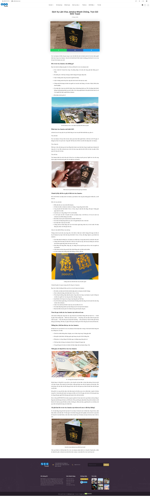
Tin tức (99, 5)
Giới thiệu (91, 5)
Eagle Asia (82, 494)
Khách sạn (67, 5)
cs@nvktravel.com (16, 1)
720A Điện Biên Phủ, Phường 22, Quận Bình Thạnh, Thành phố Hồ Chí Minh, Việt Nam (62, 465)
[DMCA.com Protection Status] (88, 494)
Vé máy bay (59, 5)
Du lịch (50, 5)
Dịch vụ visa (75, 5)
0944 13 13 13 (6, 1)
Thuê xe (84, 5)
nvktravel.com (53, 478)
